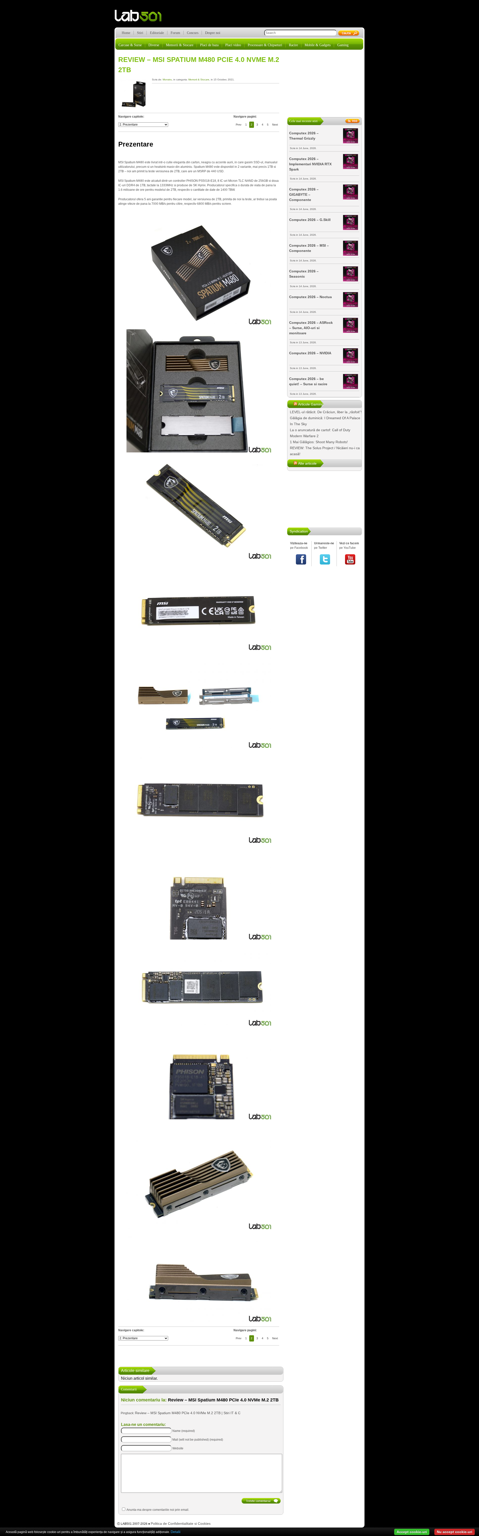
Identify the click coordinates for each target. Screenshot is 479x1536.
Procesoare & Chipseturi (265, 45)
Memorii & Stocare (179, 45)
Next (275, 124)
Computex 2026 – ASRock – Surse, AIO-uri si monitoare (311, 328)
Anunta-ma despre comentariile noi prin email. (157, 1510)
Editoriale (157, 33)
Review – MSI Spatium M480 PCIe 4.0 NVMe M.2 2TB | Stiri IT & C (187, 1413)
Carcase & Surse (130, 45)
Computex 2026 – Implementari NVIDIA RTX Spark (310, 164)
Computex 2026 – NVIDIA (310, 353)
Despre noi (212, 33)
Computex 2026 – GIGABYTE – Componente (304, 194)
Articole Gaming (310, 404)
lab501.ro (141, 17)
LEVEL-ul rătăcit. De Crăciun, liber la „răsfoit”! (326, 412)
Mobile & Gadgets (318, 45)
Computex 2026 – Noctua (310, 297)
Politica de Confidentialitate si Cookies (181, 1524)
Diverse (153, 45)
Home (126, 33)
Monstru (167, 79)
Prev (238, 124)
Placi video (233, 45)
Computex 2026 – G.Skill (310, 220)
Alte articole (307, 463)
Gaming (343, 45)
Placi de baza (209, 45)
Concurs (192, 33)
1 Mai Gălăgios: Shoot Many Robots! (319, 442)
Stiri (140, 33)
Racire (293, 45)
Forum (175, 33)
